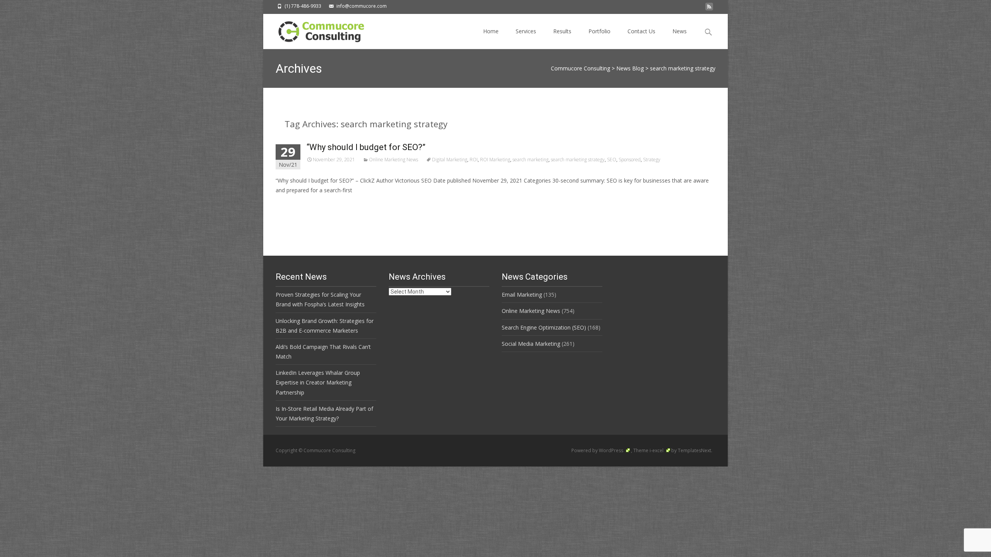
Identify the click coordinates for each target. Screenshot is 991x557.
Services (526, 31)
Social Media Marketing (531, 343)
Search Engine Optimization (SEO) (544, 327)
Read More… (293, 204)
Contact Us (641, 31)
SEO (611, 159)
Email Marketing (522, 294)
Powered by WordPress (597, 450)
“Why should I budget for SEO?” (366, 147)
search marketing (531, 159)
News (679, 31)
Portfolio (599, 31)
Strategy (651, 159)
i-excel (657, 450)
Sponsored (630, 159)
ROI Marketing (495, 159)
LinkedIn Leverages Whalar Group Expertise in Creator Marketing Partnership (318, 382)
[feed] (709, 8)
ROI (474, 159)
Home (491, 31)
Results (562, 31)
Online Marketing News (393, 159)
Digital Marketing (449, 159)
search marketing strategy (578, 159)
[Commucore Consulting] (317, 29)
